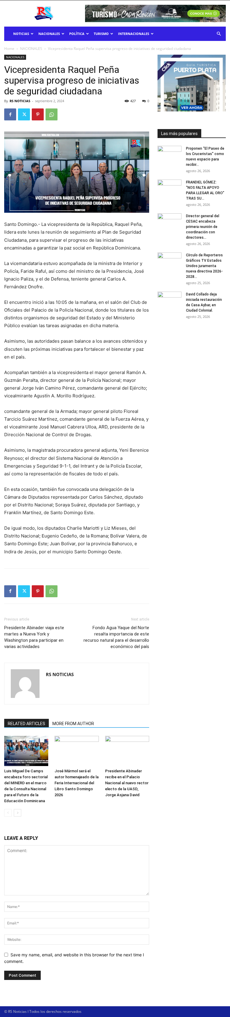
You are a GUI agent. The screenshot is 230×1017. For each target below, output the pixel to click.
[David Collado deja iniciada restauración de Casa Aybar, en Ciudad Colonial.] (169, 300)
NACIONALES (49, 33)
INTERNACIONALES (133, 33)
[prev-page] (8, 813)
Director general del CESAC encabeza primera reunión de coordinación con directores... (202, 227)
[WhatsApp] (52, 114)
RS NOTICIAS (20, 101)
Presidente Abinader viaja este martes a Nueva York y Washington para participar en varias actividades (34, 637)
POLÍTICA (76, 33)
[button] (218, 34)
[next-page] (17, 813)
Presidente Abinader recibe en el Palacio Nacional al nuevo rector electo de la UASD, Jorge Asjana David (127, 783)
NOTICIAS (21, 33)
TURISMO (101, 33)
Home (9, 48)
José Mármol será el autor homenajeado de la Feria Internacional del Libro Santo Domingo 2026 (77, 783)
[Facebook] (10, 114)
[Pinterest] (38, 114)
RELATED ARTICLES (26, 723)
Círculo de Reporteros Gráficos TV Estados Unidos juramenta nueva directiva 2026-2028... (204, 266)
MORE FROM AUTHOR (73, 723)
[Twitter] (24, 114)
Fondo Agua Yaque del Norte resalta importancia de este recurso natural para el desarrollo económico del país (116, 637)
